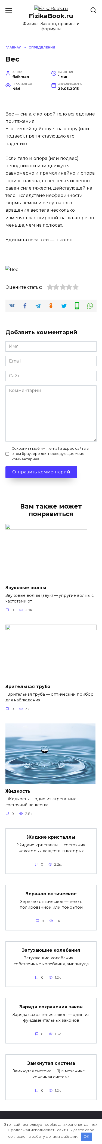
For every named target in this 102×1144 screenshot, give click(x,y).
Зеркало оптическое (51, 893)
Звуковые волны (25, 587)
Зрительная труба (27, 686)
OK (86, 1136)
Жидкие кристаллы (51, 837)
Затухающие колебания (51, 950)
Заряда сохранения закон (51, 1006)
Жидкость (17, 791)
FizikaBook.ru (51, 16)
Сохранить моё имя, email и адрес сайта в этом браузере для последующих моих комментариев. (50, 453)
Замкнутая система (51, 1063)
